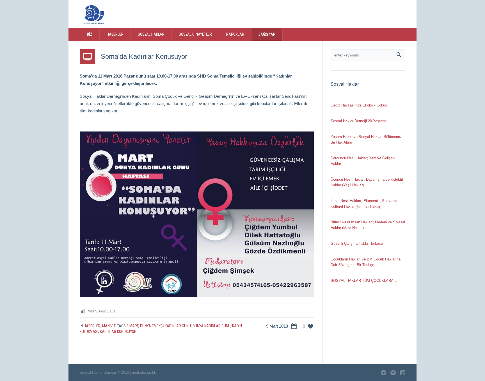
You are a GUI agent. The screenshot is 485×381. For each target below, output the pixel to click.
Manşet (109, 326)
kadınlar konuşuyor (118, 331)
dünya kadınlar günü (211, 326)
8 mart (132, 326)
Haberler (92, 326)
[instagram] (380, 13)
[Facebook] (368, 13)
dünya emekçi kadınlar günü (165, 326)
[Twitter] (357, 13)
